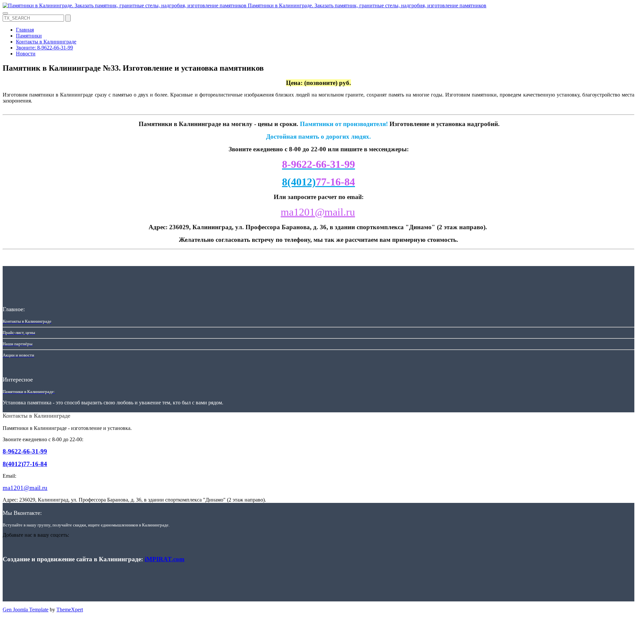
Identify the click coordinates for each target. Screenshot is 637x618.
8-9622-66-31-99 (25, 451)
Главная (25, 30)
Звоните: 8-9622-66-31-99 (44, 47)
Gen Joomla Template (25, 609)
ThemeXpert (69, 609)
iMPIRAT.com (164, 559)
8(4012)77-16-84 (25, 463)
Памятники (29, 35)
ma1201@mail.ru (318, 212)
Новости (25, 53)
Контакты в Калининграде (46, 41)
